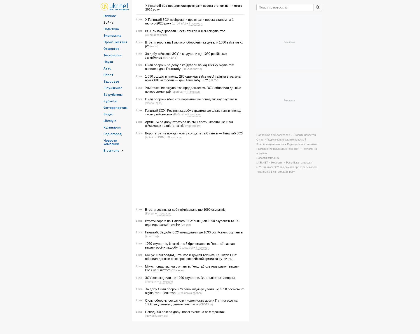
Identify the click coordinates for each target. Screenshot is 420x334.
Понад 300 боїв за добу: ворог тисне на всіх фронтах (185, 312)
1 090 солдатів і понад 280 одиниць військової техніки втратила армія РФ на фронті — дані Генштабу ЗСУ (192, 78)
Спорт (108, 75)
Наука (108, 61)
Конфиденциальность (270, 144)
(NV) (230, 259)
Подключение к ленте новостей (286, 139)
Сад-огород (112, 134)
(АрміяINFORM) (155, 137)
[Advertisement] (190, 173)
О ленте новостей (305, 135)
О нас (259, 139)
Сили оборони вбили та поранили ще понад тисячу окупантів (191, 99)
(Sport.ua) (178, 92)
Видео (108, 114)
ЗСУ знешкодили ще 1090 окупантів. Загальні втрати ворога (190, 278)
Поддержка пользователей (273, 135)
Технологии (112, 55)
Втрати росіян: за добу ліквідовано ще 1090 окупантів (185, 209)
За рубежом (112, 94)
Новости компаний (111, 142)
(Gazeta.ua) (186, 247)
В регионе (111, 150)
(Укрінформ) (193, 126)
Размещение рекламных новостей (277, 148)
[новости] (115, 6)
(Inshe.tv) (151, 282)
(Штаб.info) (179, 23)
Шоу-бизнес (112, 88)
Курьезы (110, 101)
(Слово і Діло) (153, 103)
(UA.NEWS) (170, 57)
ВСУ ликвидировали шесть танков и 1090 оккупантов (185, 31)
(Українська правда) (190, 293)
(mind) (154, 46)
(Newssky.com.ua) (156, 316)
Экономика (112, 35)
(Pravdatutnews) (192, 69)
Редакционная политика (302, 144)
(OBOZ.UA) (206, 304)
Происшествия (115, 42)
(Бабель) (178, 114)
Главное (109, 15)
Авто (107, 68)
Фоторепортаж (115, 107)
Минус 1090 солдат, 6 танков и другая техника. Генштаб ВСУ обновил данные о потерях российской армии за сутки (191, 257)
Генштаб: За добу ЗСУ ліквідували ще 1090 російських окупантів (194, 232)
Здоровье (111, 81)
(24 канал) (177, 270)
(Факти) (186, 225)
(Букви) (149, 213)
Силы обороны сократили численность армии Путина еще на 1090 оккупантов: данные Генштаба (191, 302)
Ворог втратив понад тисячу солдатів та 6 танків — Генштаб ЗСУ (194, 133)
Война (108, 22)
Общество (111, 48)
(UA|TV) (214, 80)
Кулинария (112, 127)
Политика (111, 29)
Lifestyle (109, 120)
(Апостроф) (152, 236)
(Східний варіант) (156, 35)
